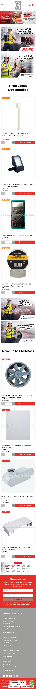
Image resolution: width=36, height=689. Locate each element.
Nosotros (6, 642)
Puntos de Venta (8, 645)
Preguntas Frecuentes (10, 637)
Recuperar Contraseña (10, 667)
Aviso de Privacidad (9, 653)
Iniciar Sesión (7, 661)
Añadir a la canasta (25, 142)
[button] (2, 17)
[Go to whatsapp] (31, 683)
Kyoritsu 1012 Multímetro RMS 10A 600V (17, 235)
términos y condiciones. (21, 604)
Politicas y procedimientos (11, 650)
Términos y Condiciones (10, 640)
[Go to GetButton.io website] (31, 687)
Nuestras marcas (8, 648)
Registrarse (6, 664)
